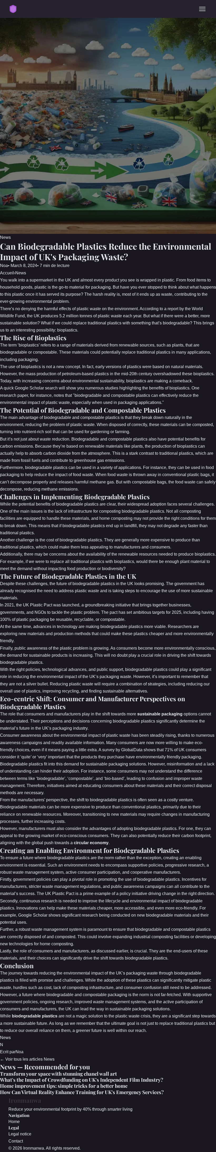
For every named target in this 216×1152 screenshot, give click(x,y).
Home (14, 1121)
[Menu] (202, 9)
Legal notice (19, 1134)
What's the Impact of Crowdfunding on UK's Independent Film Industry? (81, 1079)
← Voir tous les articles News (27, 1059)
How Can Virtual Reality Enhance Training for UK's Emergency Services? (82, 1092)
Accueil (7, 273)
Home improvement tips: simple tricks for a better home (63, 1085)
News (5, 237)
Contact (15, 1141)
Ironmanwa (24, 1100)
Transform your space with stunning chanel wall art (58, 1073)
